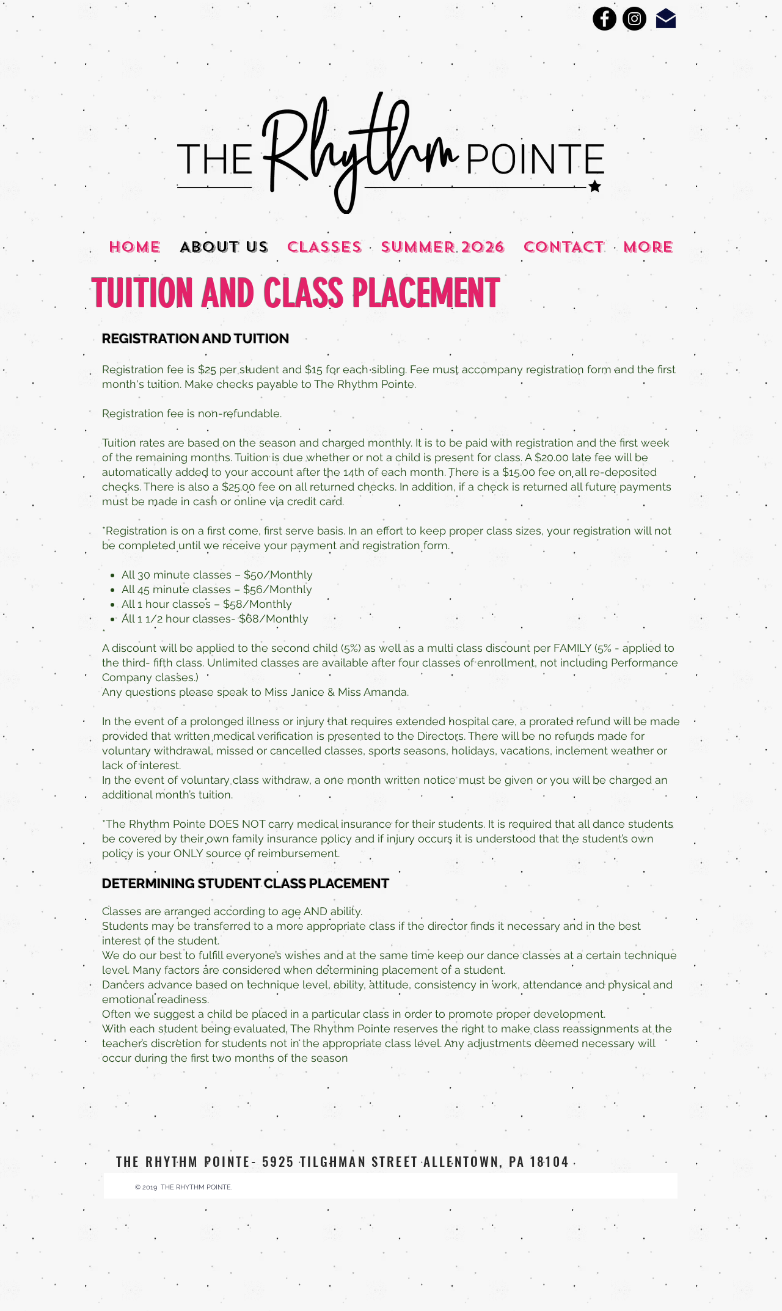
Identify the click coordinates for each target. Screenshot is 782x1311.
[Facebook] (604, 19)
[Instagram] (634, 19)
